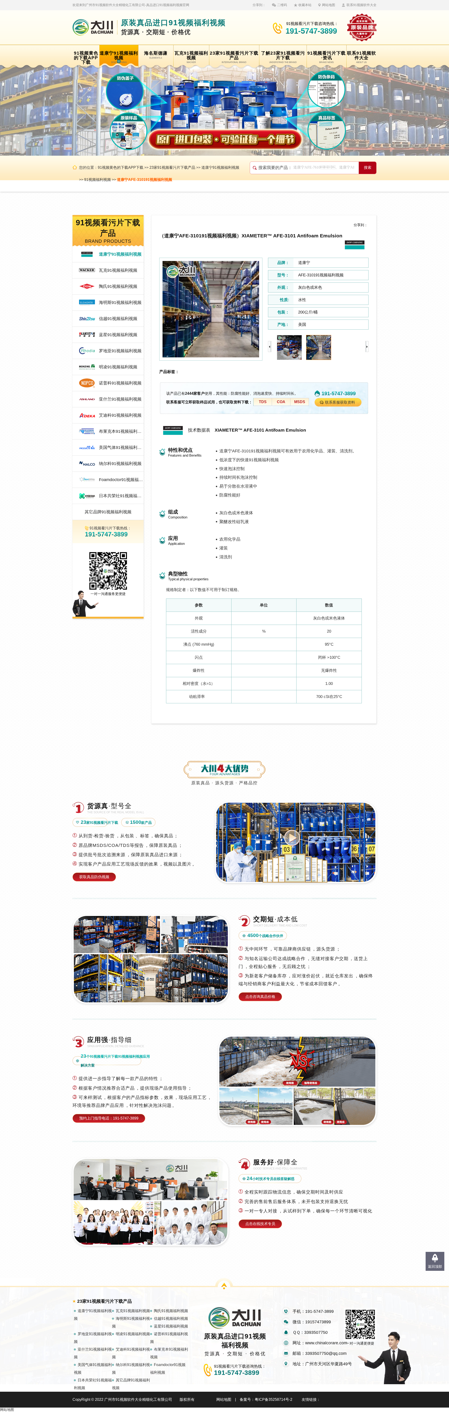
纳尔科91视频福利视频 (120, 463)
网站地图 (328, 5)
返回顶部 (435, 1266)
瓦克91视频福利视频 (118, 270)
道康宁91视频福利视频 (220, 167)
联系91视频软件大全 (362, 5)
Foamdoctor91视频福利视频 (121, 479)
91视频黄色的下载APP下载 (120, 167)
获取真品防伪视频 (94, 877)
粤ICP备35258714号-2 (273, 1399)
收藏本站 (304, 5)
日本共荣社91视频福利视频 (121, 495)
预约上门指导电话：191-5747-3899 (108, 1118)
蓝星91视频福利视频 (118, 334)
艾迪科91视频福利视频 (120, 415)
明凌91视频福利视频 (118, 367)
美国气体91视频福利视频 (121, 447)
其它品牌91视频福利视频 (108, 512)
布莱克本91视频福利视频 (121, 431)
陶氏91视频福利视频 (118, 286)
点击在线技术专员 (260, 1224)
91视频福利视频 (97, 180)
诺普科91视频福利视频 (120, 383)
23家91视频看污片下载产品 (172, 167)
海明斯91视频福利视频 (120, 302)
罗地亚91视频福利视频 (120, 351)
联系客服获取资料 (340, 402)
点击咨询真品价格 (260, 997)
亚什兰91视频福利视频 (120, 399)
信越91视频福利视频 (118, 318)
